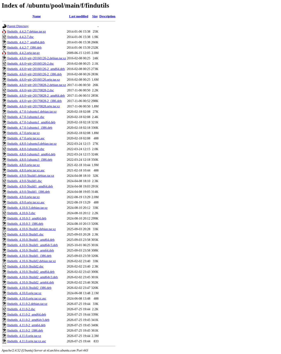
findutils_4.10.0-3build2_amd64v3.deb (32, 277)
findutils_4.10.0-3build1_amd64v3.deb (32, 245)
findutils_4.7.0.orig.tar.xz (23, 133)
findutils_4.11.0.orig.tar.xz (24, 336)
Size (95, 16)
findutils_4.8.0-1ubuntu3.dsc (25, 149)
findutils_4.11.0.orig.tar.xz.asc (26, 341)
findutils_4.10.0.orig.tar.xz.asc (26, 298)
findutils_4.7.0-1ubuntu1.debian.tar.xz (32, 111)
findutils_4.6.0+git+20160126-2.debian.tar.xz (36, 58)
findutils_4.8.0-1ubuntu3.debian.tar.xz (32, 143)
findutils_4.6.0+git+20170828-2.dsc (30, 90)
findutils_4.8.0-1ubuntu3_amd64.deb (31, 154)
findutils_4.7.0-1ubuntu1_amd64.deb (31, 122)
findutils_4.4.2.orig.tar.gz (23, 53)
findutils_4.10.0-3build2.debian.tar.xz (31, 261)
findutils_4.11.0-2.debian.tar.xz (27, 304)
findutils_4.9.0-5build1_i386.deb (28, 191)
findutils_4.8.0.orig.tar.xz (23, 165)
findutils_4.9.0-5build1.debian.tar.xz (30, 175)
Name (37, 16)
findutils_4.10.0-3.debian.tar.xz (27, 207)
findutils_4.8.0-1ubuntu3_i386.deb (29, 159)
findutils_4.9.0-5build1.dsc (24, 181)
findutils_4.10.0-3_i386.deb (25, 223)
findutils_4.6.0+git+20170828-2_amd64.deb (36, 95)
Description (107, 16)
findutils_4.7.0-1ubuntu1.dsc (25, 117)
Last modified (78, 16)
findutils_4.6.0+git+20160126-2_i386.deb (34, 74)
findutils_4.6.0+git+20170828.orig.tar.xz (33, 106)
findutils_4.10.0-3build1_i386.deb (29, 255)
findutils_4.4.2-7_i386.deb (24, 47)
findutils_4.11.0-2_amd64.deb (26, 314)
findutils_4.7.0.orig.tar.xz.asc (26, 138)
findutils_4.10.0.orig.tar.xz (24, 293)
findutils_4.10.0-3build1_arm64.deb (30, 250)
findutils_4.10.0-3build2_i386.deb (29, 288)
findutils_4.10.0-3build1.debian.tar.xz (31, 229)
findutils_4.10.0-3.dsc (21, 213)
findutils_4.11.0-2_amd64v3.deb (28, 320)
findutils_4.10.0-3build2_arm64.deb (30, 282)
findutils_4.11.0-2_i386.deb (25, 330)
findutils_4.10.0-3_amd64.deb (26, 218)
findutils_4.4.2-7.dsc (20, 37)
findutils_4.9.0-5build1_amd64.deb (30, 186)
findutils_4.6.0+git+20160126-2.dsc (30, 63)
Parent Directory (18, 26)
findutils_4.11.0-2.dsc (21, 309)
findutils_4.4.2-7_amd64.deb (26, 42)
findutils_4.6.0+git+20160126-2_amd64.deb (36, 69)
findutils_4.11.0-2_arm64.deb (26, 325)
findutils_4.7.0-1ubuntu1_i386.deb (29, 127)
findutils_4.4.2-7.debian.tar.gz (26, 31)
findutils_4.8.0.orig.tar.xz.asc (26, 170)
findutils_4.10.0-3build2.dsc (25, 266)
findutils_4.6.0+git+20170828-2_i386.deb (34, 101)
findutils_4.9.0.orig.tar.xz (23, 197)
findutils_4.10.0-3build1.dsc (25, 234)
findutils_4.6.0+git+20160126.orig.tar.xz (33, 79)
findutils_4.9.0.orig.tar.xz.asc (26, 202)
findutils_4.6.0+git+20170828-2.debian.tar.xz (36, 85)
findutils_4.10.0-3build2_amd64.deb (31, 272)
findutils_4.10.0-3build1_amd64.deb (31, 239)
